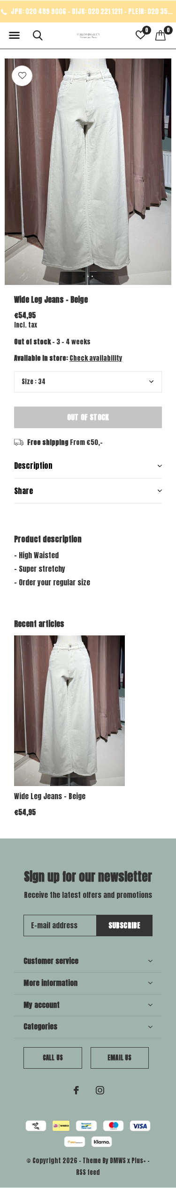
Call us (53, 1057)
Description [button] (33, 465)
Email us (119, 1057)
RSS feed (88, 1172)
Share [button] (23, 490)
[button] (14, 35)
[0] (160, 35)
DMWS (118, 1160)
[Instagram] (100, 1090)
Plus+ (138, 1160)
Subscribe (124, 925)
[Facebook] (76, 1090)
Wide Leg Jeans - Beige (49, 796)
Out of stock (88, 417)
